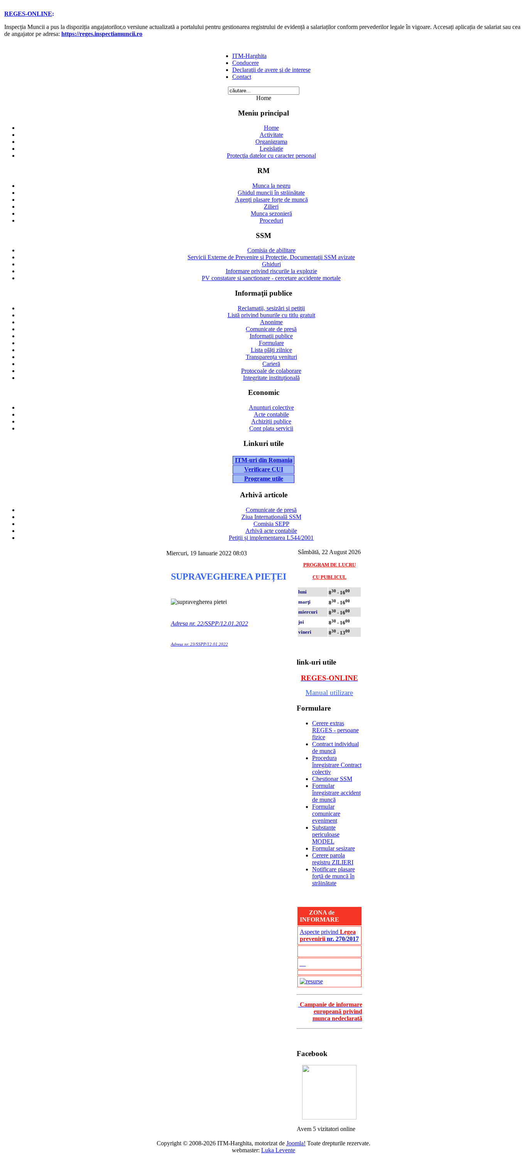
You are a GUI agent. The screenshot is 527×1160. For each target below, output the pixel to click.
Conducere (245, 63)
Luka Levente (278, 1150)
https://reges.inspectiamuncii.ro (101, 34)
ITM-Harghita (249, 56)
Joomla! (296, 1143)
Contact (241, 76)
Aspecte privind (329, 935)
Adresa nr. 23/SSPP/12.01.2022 (199, 644)
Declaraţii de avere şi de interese (271, 69)
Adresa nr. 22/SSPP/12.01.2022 (209, 623)
